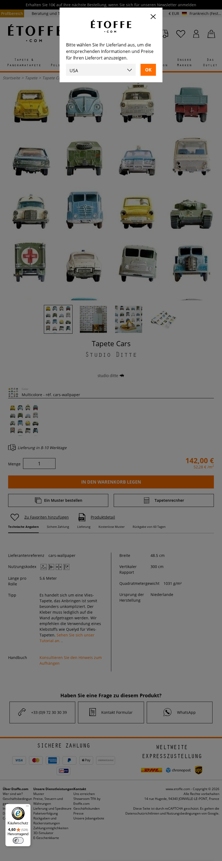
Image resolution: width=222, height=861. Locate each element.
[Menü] (27, 807)
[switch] (18, 840)
